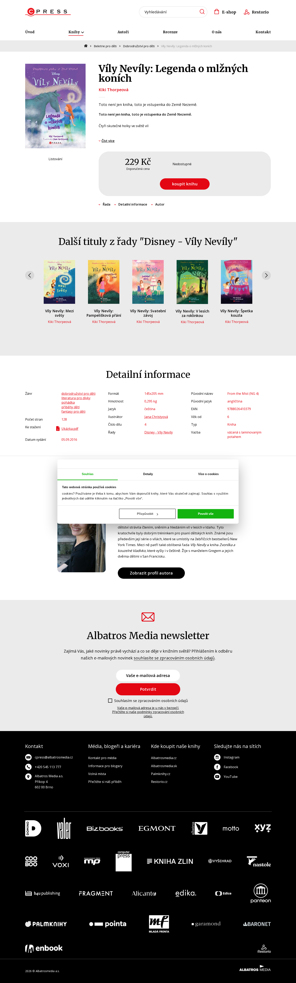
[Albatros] (199, 828)
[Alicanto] (144, 893)
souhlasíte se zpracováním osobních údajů (174, 658)
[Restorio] (264, 949)
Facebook (231, 767)
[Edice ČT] (223, 893)
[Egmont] (157, 828)
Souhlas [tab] (87, 474)
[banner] (48, 12)
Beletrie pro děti (105, 46)
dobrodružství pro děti (78, 393)
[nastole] (259, 861)
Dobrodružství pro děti (139, 46)
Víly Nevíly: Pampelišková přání (103, 313)
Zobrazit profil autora (151, 573)
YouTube (231, 776)
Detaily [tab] (148, 474)
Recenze (170, 32)
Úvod (29, 32)
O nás (216, 32)
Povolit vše (205, 513)
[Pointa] (107, 924)
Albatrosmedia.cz (164, 758)
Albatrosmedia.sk (164, 766)
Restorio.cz (159, 781)
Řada (106, 204)
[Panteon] (261, 893)
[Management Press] (92, 861)
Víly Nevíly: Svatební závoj (148, 313)
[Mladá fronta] (159, 924)
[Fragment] (96, 893)
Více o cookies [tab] (208, 474)
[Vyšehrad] (220, 861)
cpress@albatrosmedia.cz (54, 757)
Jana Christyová (156, 417)
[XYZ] (263, 828)
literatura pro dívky (75, 398)
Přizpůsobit (145, 513)
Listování (55, 159)
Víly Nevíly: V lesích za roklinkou (192, 313)
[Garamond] (206, 924)
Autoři (123, 32)
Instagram (231, 757)
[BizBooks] (105, 828)
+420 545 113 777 (48, 767)
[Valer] (64, 828)
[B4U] (42, 893)
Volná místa (97, 774)
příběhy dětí (70, 407)
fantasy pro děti (73, 411)
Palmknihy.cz (160, 774)
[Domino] (33, 828)
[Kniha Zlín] (170, 861)
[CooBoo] (31, 861)
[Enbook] (43, 949)
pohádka (68, 402)
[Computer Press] (124, 861)
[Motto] (231, 828)
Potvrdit (148, 689)
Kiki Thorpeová (113, 89)
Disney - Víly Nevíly (158, 432)
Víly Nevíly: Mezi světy (59, 313)
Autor (160, 204)
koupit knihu (185, 184)
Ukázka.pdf (69, 428)
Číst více (108, 141)
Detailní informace (132, 204)
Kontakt (263, 32)
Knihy (74, 32)
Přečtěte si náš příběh (104, 781)
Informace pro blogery (105, 766)
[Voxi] (61, 861)
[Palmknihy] (46, 924)
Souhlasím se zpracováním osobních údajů (151, 701)
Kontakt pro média (102, 758)
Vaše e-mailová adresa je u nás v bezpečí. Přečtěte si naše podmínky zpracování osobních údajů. (148, 712)
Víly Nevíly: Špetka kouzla (236, 313)
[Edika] (186, 893)
